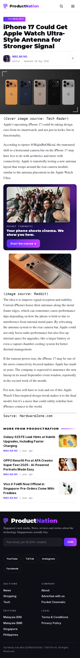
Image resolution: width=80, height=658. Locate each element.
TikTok (29, 558)
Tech (6, 602)
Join (70, 542)
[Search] (61, 6)
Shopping (9, 596)
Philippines (10, 634)
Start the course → (23, 243)
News (7, 590)
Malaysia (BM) (12, 623)
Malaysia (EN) (12, 617)
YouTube (12, 558)
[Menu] (73, 6)
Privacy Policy (51, 623)
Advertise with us (53, 596)
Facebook (12, 568)
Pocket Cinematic (53, 602)
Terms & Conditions (54, 617)
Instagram (48, 558)
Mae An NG (20, 56)
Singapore (10, 629)
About (45, 590)
